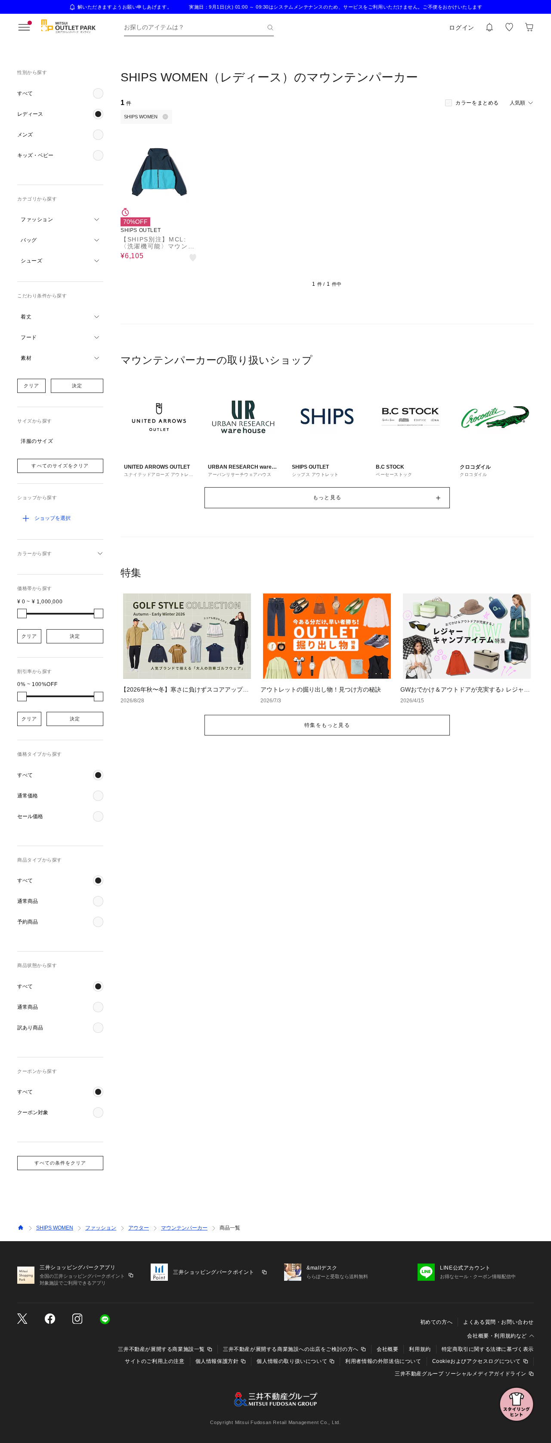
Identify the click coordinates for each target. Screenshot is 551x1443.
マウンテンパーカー (184, 1228)
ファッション (100, 1228)
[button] (60, 93)
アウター (138, 1228)
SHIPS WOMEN (54, 1228)
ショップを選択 (52, 518)
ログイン (461, 28)
